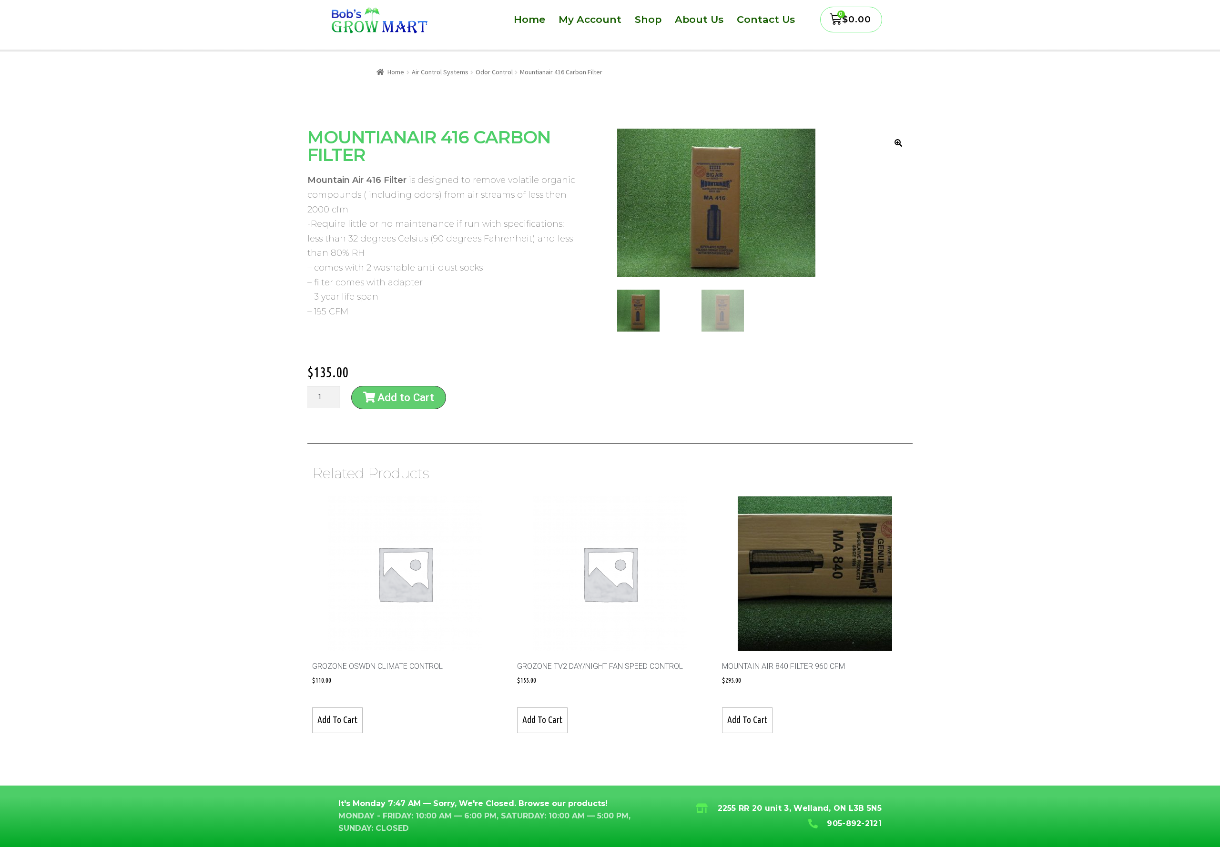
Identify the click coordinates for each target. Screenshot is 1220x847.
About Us (699, 19)
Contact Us (766, 19)
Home (529, 19)
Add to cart (337, 720)
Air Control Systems (440, 72)
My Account (590, 19)
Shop (648, 19)
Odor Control (494, 72)
